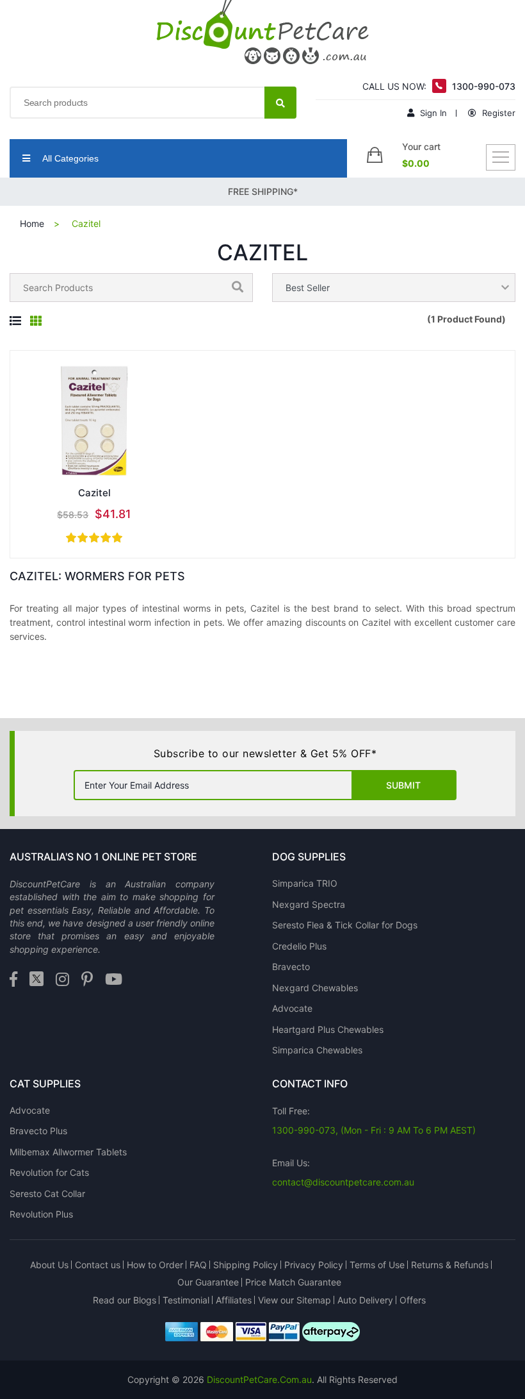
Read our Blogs (124, 1299)
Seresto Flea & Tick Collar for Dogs (344, 924)
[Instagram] (62, 980)
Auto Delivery (365, 1299)
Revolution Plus (41, 1214)
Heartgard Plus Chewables (328, 1029)
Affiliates (234, 1299)
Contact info (310, 1083)
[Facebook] (13, 980)
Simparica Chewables (317, 1049)
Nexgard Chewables (315, 987)
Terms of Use (377, 1264)
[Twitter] (36, 980)
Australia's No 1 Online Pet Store (103, 856)
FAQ (198, 1264)
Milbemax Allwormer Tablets (68, 1151)
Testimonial (186, 1299)
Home (32, 223)
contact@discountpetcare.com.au (343, 1182)
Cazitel (94, 493)
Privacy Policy (313, 1264)
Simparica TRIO (304, 883)
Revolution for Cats (49, 1172)
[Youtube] (113, 980)
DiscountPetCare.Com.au (259, 1379)
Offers (413, 1299)
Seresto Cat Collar (47, 1193)
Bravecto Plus (38, 1130)
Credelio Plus (299, 946)
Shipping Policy (245, 1264)
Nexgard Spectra (308, 904)
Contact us (97, 1264)
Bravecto (291, 966)
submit (403, 785)
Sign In (432, 113)
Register (497, 113)
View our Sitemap (294, 1299)
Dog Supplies (309, 856)
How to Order (155, 1264)
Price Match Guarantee (293, 1282)
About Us (49, 1264)
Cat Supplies (45, 1083)
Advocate (292, 1008)
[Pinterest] (87, 980)
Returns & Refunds (450, 1264)
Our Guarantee (208, 1282)
